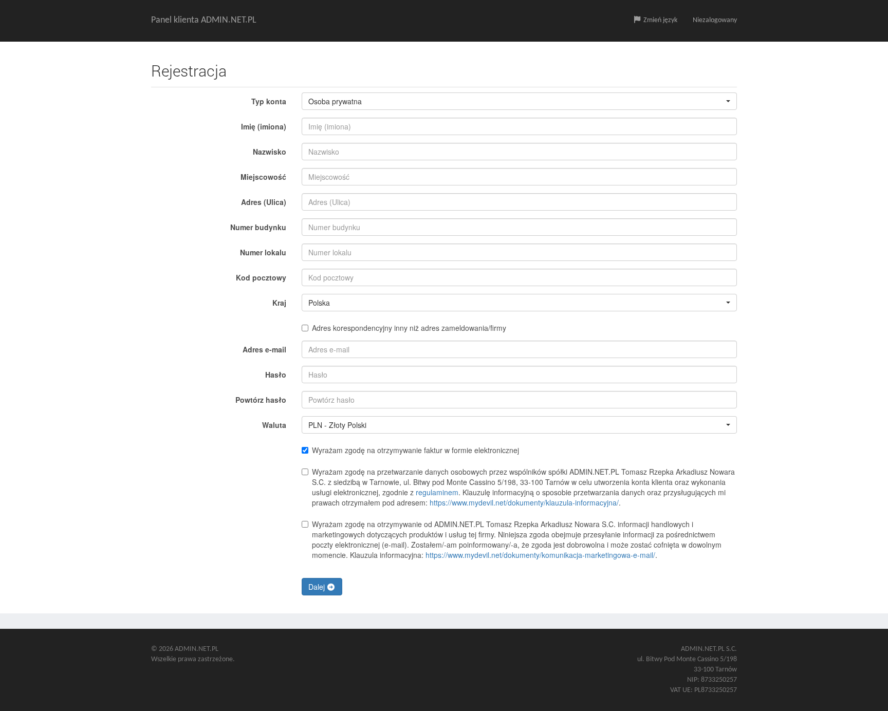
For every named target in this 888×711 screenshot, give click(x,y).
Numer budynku (258, 227)
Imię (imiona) (263, 126)
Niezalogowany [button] (715, 20)
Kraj (279, 302)
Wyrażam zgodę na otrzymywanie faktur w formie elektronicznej (415, 450)
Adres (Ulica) (263, 202)
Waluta (274, 425)
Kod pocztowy (261, 277)
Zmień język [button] (659, 20)
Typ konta (268, 101)
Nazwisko (269, 151)
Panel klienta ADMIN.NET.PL (203, 20)
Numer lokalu (263, 252)
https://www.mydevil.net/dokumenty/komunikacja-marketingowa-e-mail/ (540, 555)
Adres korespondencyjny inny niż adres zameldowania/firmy (409, 328)
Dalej (317, 587)
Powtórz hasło (260, 400)
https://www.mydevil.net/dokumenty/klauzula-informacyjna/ (524, 502)
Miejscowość (263, 177)
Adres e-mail (264, 349)
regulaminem (437, 492)
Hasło (275, 374)
